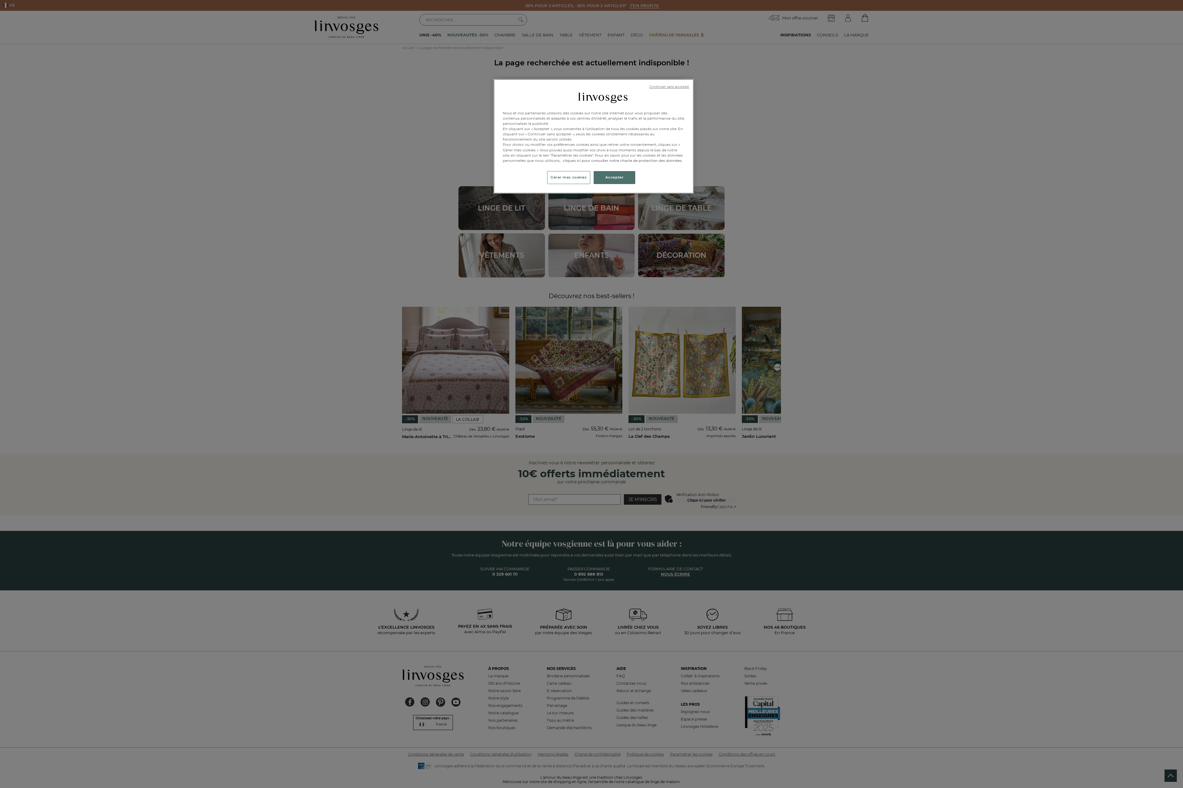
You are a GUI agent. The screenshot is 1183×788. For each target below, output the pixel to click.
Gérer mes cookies (569, 177)
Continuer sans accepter (669, 87)
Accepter (614, 177)
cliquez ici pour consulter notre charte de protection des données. (623, 160)
